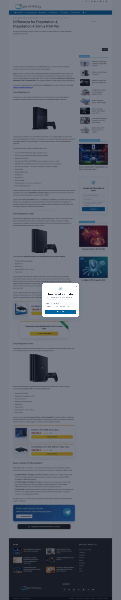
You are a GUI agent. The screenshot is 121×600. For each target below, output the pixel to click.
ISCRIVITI (60, 312)
